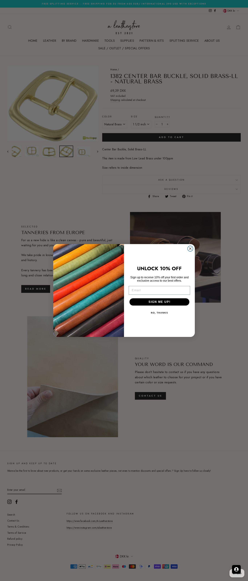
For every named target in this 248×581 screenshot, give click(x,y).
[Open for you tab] (236, 569)
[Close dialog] (190, 248)
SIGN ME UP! (159, 301)
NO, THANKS (159, 313)
